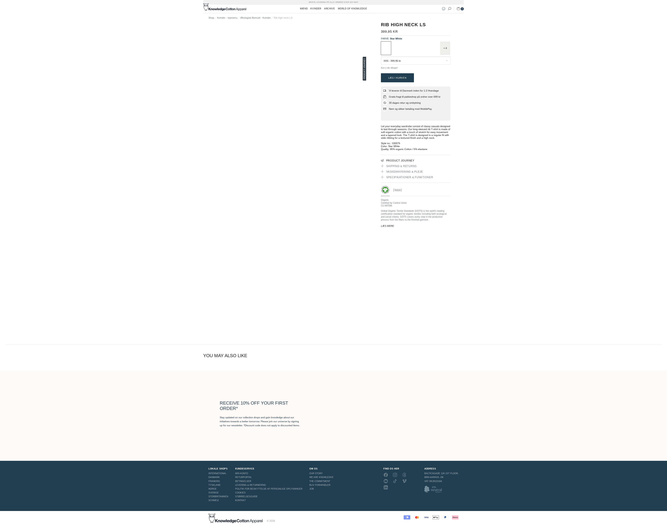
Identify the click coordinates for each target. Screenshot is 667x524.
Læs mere (387, 226)
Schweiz (213, 500)
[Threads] (404, 475)
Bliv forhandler (319, 485)
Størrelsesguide (246, 496)
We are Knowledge (321, 477)
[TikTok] (395, 481)
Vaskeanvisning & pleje (404, 171)
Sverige (213, 492)
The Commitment (319, 481)
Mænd (304, 8)
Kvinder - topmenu (227, 17)
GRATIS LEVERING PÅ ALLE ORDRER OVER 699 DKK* (334, 2)
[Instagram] (395, 475)
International (217, 473)
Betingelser (243, 481)
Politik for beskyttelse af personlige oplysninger (268, 489)
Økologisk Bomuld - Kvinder (255, 17)
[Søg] (449, 8)
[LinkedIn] (386, 487)
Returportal (243, 477)
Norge (212, 489)
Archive (329, 8)
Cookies (240, 492)
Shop (211, 17)
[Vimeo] (404, 481)
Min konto (241, 473)
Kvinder (315, 8)
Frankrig (214, 481)
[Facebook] (386, 475)
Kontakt (240, 500)
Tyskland (214, 485)
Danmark (214, 477)
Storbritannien (218, 496)
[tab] (385, 190)
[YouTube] (386, 481)
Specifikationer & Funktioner (409, 177)
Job (311, 489)
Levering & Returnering (250, 485)
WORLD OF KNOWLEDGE (352, 8)
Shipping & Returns (401, 166)
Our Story (316, 473)
